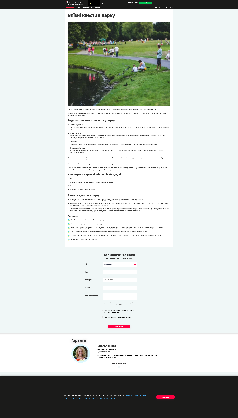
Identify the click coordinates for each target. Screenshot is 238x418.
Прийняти (165, 397)
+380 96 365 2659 (132, 3)
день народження (85, 7)
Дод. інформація (91, 296)
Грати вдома (70, 7)
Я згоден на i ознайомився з (119, 311)
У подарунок (98, 7)
